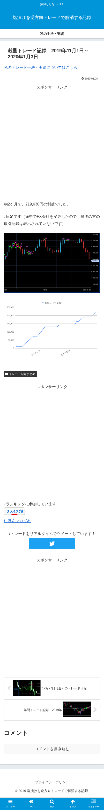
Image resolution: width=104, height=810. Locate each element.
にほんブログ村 (17, 521)
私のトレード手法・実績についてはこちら (40, 67)
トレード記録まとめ (22, 374)
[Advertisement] (52, 143)
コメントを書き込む (52, 749)
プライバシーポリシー (52, 782)
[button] (94, 550)
